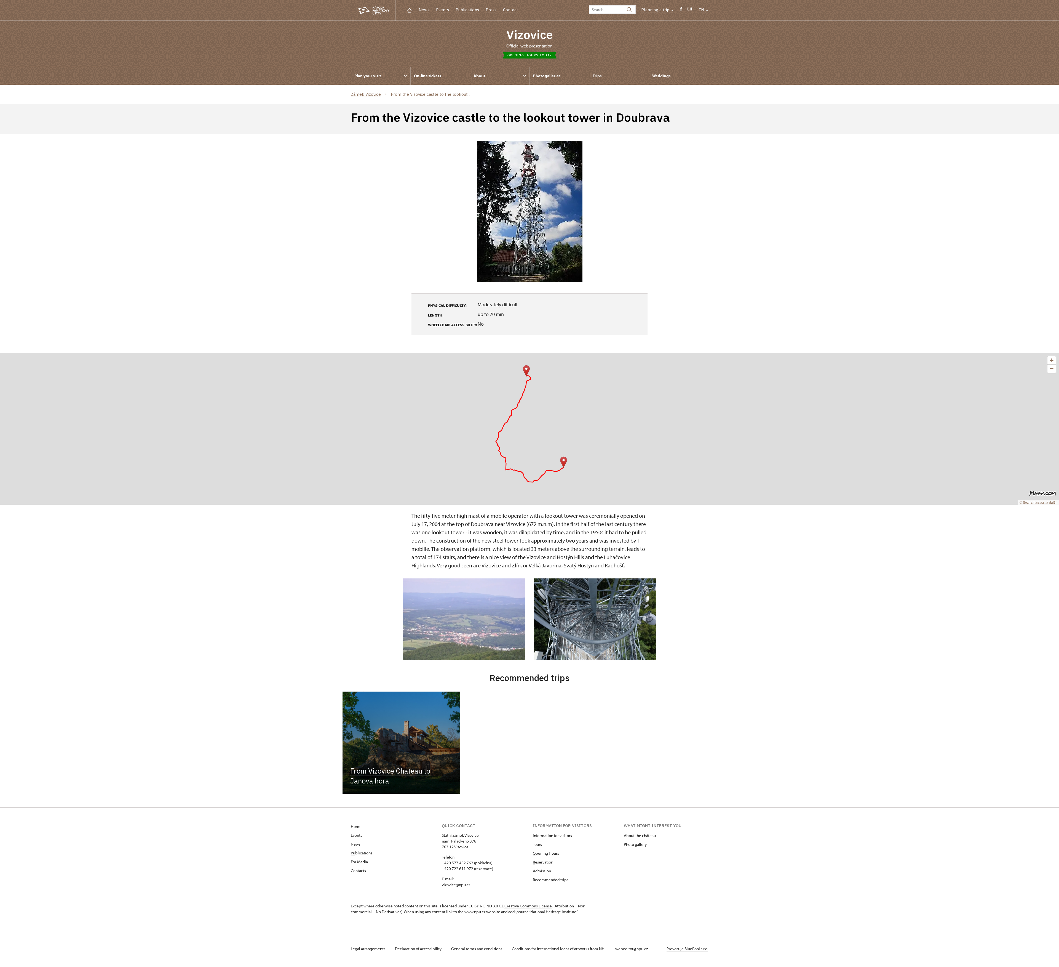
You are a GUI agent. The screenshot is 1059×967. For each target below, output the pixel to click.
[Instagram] (690, 10)
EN (702, 9)
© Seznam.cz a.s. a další (1038, 502)
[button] (526, 370)
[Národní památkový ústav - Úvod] (374, 10)
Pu (353, 853)
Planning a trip (655, 9)
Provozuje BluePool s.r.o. (687, 948)
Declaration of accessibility (418, 948)
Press (491, 9)
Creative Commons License (528, 905)
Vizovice (529, 34)
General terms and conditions (477, 948)
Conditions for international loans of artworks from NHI (559, 948)
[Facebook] (681, 10)
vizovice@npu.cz (456, 884)
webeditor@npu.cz (631, 948)
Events (442, 9)
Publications (467, 9)
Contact (510, 9)
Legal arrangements (368, 948)
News (424, 9)
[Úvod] (409, 9)
